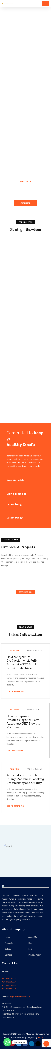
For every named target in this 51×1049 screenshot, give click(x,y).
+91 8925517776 (9, 985)
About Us (32, 937)
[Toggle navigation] (45, 3)
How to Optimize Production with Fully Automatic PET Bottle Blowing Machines (22, 662)
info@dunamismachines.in (19, 996)
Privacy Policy (34, 954)
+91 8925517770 (9, 978)
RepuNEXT (42, 1037)
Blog (30, 943)
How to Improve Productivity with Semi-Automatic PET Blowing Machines (23, 721)
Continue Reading (15, 691)
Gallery (8, 948)
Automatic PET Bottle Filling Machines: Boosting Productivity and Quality (25, 779)
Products (9, 943)
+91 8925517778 (9, 988)
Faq (30, 948)
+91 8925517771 (9, 981)
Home (7, 937)
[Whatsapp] (7, 1042)
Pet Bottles (14, 650)
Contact (8, 954)
